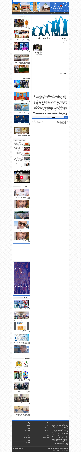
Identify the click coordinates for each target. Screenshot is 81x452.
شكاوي (62, 437)
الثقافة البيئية (55, 427)
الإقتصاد (53, 426)
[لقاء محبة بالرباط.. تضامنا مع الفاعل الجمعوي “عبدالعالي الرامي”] (21, 84)
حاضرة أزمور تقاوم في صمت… (24, 219)
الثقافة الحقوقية (64, 428)
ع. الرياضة (22, 12)
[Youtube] (19, 1)
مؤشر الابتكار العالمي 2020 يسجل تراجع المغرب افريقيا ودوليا (23, 331)
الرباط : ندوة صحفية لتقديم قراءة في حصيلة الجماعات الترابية (22, 124)
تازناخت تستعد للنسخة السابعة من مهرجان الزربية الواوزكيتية (22, 101)
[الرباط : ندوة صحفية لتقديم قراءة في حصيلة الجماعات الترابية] (21, 119)
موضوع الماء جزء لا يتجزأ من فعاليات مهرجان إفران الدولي (22, 28)
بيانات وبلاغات (61, 433)
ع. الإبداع (27, 12)
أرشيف (58, 42)
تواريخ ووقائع (60, 434)
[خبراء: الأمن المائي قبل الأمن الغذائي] (21, 69)
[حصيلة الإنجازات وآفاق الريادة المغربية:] (21, 204)
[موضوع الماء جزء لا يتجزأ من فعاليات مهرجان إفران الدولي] (21, 23)
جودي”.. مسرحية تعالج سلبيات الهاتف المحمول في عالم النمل (23, 51)
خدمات (16, 12)
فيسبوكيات (54, 440)
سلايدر (66, 438)
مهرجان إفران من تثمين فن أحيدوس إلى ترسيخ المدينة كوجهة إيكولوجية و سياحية (19, 143)
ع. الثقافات (55, 12)
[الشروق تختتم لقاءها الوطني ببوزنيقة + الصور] (21, 315)
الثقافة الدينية (27, 430)
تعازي (56, 433)
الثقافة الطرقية (27, 432)
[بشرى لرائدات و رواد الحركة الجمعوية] (21, 364)
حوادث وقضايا (61, 436)
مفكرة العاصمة (64, 443)
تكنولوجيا (53, 433)
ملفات (60, 443)
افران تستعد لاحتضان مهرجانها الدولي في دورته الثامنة (19, 153)
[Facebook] (21, 1)
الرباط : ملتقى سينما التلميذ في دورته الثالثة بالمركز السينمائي (22, 343)
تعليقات (20, 140)
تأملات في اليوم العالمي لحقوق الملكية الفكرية (23, 241)
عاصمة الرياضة (62, 439)
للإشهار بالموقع (46, 432)
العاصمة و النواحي (63, 430)
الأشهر (24, 140)
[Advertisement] (50, 64)
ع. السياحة (39, 12)
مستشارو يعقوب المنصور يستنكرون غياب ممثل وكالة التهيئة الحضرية (22, 63)
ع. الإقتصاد (49, 12)
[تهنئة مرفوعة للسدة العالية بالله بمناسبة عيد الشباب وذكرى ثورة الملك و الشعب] (21, 375)
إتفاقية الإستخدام (46, 435)
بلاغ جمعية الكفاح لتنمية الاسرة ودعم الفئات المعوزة (22, 392)
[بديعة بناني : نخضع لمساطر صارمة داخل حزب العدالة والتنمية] (21, 398)
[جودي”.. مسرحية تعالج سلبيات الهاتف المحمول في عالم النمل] (21, 46)
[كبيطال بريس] (40, 7)
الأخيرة (28, 140)
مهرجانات (57, 443)
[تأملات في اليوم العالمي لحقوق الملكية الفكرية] (21, 236)
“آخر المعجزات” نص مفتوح (25, 230)
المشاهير (62, 431)
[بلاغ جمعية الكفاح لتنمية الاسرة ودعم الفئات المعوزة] (21, 386)
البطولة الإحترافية (65, 427)
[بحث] (12, 1)
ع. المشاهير (32, 12)
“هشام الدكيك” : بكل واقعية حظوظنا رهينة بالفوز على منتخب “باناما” (37, 52)
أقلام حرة (66, 426)
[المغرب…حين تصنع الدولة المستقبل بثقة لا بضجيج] (21, 193)
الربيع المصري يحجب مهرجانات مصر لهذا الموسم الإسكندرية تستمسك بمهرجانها (61, 122)
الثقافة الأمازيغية (59, 427)
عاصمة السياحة (57, 439)
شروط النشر (46, 430)
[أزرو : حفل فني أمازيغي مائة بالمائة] (21, 131)
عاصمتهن (44, 12)
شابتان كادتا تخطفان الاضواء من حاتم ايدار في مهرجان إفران (19, 148)
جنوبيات (66, 436)
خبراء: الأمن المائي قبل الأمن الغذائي (23, 73)
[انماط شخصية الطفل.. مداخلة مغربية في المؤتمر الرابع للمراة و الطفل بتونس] (21, 410)
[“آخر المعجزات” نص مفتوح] (21, 225)
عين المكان (59, 440)
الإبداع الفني (57, 426)
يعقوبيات (66, 444)
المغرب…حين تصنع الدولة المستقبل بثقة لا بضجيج (22, 198)
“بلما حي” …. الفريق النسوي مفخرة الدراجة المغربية (38, 121)
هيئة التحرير (47, 427)
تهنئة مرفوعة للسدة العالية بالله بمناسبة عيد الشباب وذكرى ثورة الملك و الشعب (22, 380)
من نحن (47, 425)
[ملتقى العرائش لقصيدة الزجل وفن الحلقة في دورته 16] (21, 107)
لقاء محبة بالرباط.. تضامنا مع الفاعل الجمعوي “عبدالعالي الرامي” (22, 89)
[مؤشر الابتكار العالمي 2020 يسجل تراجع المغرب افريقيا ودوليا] (21, 326)
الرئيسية (67, 13)
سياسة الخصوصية (46, 437)
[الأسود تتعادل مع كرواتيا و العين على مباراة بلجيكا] (21, 304)
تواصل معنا (47, 433)
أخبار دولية (66, 425)
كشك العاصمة (60, 442)
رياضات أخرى (54, 436)
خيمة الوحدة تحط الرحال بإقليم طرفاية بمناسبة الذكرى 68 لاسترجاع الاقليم (19, 164)
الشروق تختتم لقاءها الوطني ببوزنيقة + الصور (22, 320)
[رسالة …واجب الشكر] (21, 349)
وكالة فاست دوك (16, 448)
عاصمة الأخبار (62, 12)
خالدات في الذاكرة (26, 427)
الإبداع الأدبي (61, 426)
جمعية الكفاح (54, 434)
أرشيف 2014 (54, 425)
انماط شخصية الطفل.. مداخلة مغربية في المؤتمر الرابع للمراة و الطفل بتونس (23, 415)
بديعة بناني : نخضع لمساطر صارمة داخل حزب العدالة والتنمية (22, 403)
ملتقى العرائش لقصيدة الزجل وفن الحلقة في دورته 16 (22, 113)
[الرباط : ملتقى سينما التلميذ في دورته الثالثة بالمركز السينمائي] (21, 338)
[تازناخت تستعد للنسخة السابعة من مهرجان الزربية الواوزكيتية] (21, 96)
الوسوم (16, 140)
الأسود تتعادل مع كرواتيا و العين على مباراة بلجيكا (22, 309)
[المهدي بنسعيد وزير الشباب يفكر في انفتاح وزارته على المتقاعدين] (21, 34)
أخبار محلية (61, 425)
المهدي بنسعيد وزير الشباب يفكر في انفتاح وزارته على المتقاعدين (22, 40)
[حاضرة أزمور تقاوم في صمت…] (21, 215)
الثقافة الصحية (54, 428)
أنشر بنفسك (47, 428)
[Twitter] (20, 1)
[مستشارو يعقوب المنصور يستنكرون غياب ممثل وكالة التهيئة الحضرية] (21, 58)
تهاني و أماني (65, 434)
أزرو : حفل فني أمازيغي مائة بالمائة (24, 135)
